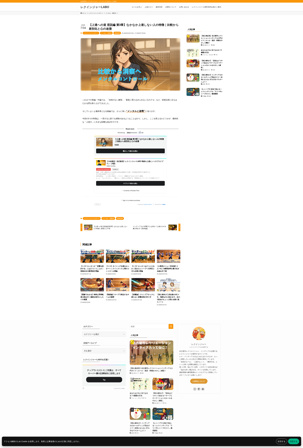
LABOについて (199, 381)
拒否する (281, 441)
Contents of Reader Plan (131, 190)
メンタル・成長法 (106, 33)
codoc (164, 204)
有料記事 (117, 33)
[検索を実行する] (171, 326)
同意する (293, 441)
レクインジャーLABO (94, 6)
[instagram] (194, 389)
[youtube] (202, 389)
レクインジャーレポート (91, 33)
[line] (198, 389)
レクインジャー (148, 204)
